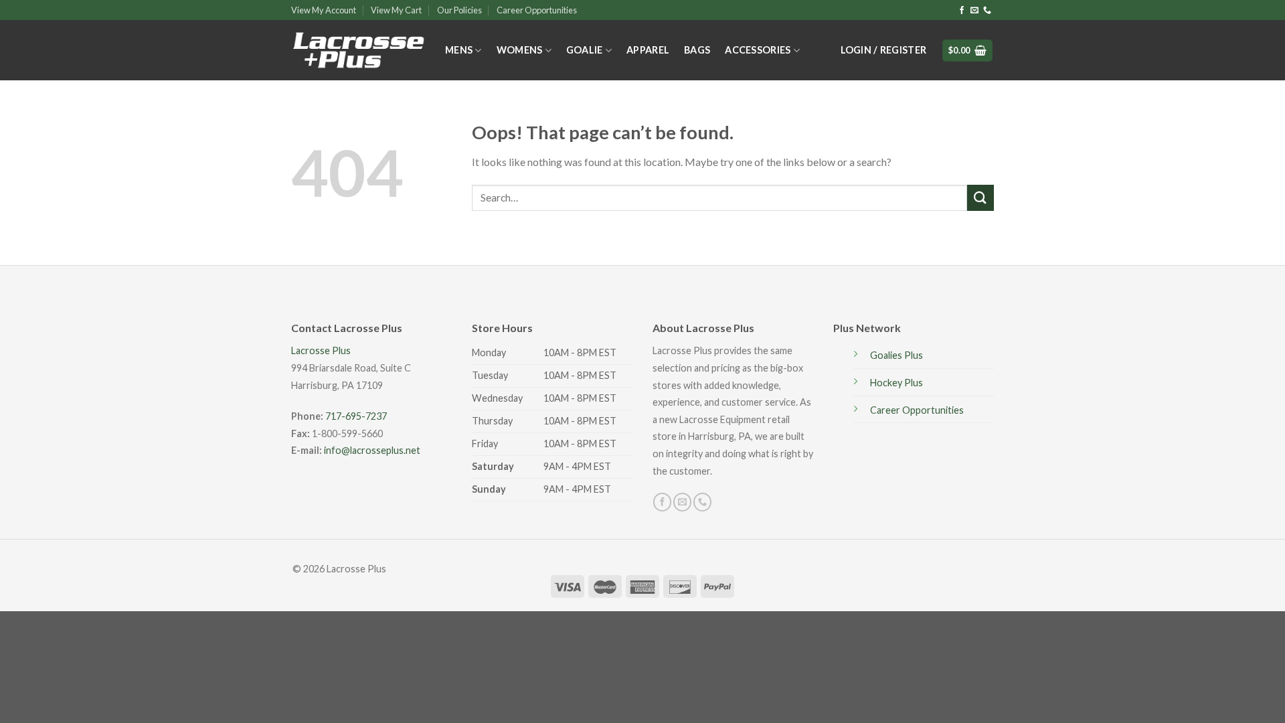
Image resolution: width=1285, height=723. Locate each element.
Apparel (647, 50)
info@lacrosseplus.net (372, 450)
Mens (459, 50)
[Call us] (987, 10)
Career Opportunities (537, 10)
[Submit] (980, 198)
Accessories (757, 50)
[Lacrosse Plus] (358, 50)
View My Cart (396, 10)
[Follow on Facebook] (962, 10)
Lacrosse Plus (321, 350)
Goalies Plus (896, 355)
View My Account (323, 10)
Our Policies (459, 10)
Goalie (584, 50)
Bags (697, 50)
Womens (520, 50)
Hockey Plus (896, 382)
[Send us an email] (974, 10)
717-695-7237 (356, 416)
